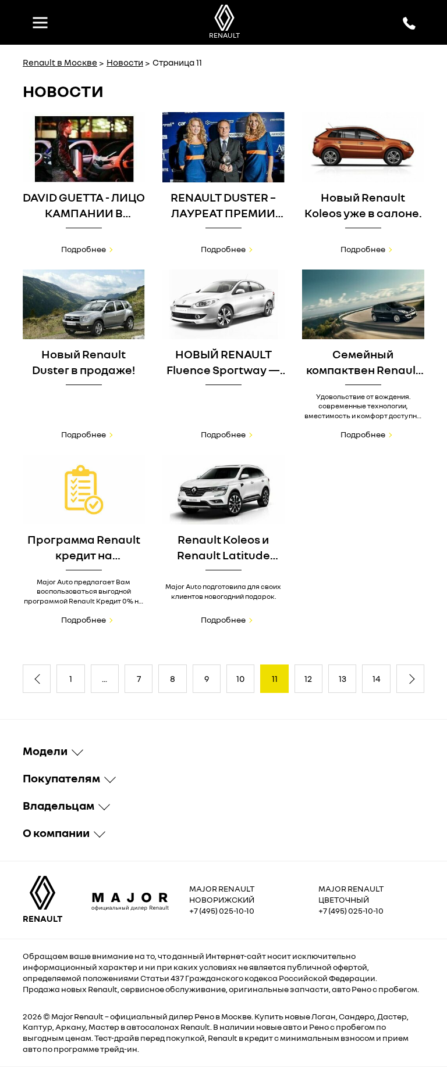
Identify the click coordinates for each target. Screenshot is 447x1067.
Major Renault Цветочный (351, 893)
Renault (89, 1016)
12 (308, 678)
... (104, 678)
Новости (125, 62)
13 (342, 678)
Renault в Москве (60, 62)
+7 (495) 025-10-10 (221, 910)
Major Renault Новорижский (221, 893)
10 (240, 678)
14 (376, 678)
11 (275, 678)
